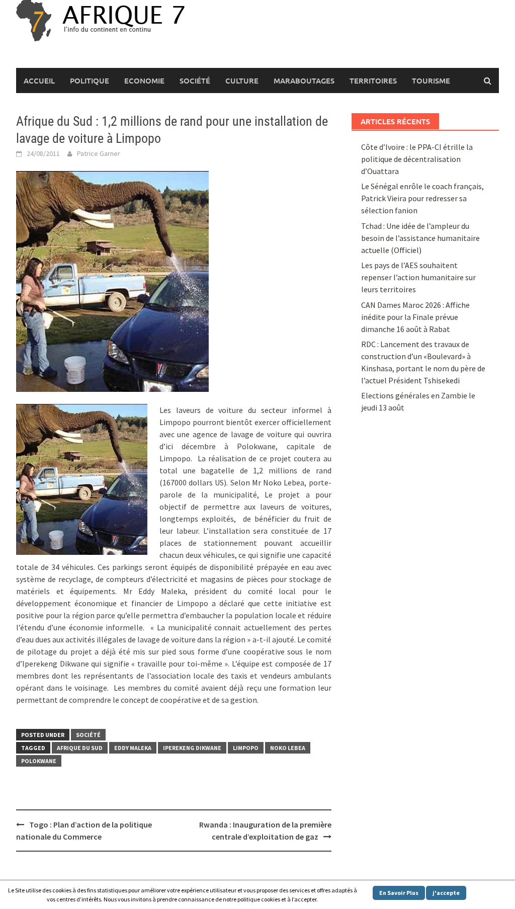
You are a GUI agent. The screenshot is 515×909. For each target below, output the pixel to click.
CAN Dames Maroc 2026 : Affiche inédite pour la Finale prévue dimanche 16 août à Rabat (415, 317)
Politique (89, 80)
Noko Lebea (287, 748)
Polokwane (38, 761)
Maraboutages (304, 80)
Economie (144, 80)
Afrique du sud (80, 748)
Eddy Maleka (132, 748)
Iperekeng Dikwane (192, 748)
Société (195, 80)
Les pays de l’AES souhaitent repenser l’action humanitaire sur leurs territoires (418, 277)
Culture (242, 80)
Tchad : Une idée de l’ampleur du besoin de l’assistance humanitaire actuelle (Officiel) (420, 238)
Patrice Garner (98, 153)
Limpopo (246, 748)
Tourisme (431, 80)
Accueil (39, 80)
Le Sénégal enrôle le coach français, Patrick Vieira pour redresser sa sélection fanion (422, 198)
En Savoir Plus (398, 892)
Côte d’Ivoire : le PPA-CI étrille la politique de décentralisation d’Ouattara (417, 159)
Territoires (373, 80)
